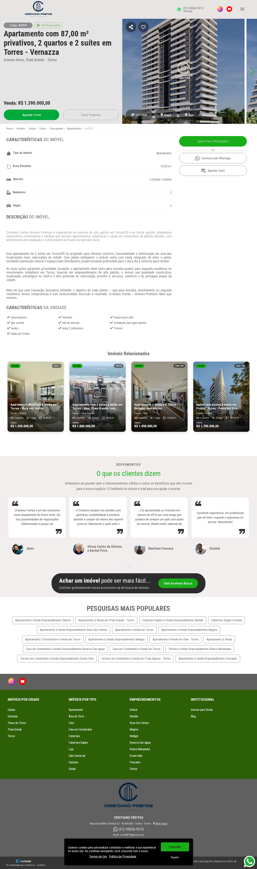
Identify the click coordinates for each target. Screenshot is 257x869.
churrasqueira (19, 317)
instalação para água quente (130, 323)
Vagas (17, 205)
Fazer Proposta (90, 115)
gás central (17, 323)
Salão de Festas (20, 334)
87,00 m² (166, 166)
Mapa (167, 115)
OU (213, 150)
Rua (191, 115)
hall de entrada (70, 323)
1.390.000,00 (37, 103)
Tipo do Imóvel (22, 153)
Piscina (118, 328)
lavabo (14, 328)
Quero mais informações (213, 141)
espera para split (123, 317)
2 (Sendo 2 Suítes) (161, 179)
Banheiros (19, 192)
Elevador (67, 317)
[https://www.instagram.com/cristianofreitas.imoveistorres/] (220, 9)
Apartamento (164, 153)
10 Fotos (141, 115)
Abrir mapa (161, 823)
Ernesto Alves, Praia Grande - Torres (30, 60)
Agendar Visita (31, 115)
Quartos (18, 179)
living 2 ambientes (72, 328)
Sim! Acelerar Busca (178, 583)
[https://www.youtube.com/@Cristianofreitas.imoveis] (229, 9)
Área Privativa (22, 166)
